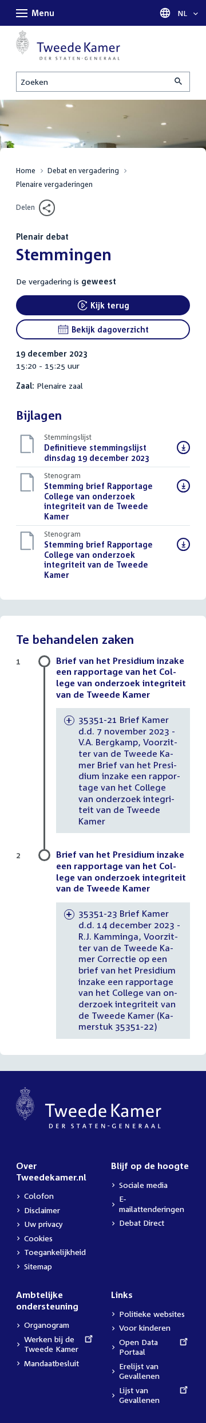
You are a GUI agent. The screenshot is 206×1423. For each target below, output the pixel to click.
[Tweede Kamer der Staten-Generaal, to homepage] (68, 45)
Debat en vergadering (83, 170)
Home (25, 170)
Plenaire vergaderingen (54, 184)
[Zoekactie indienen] (179, 82)
